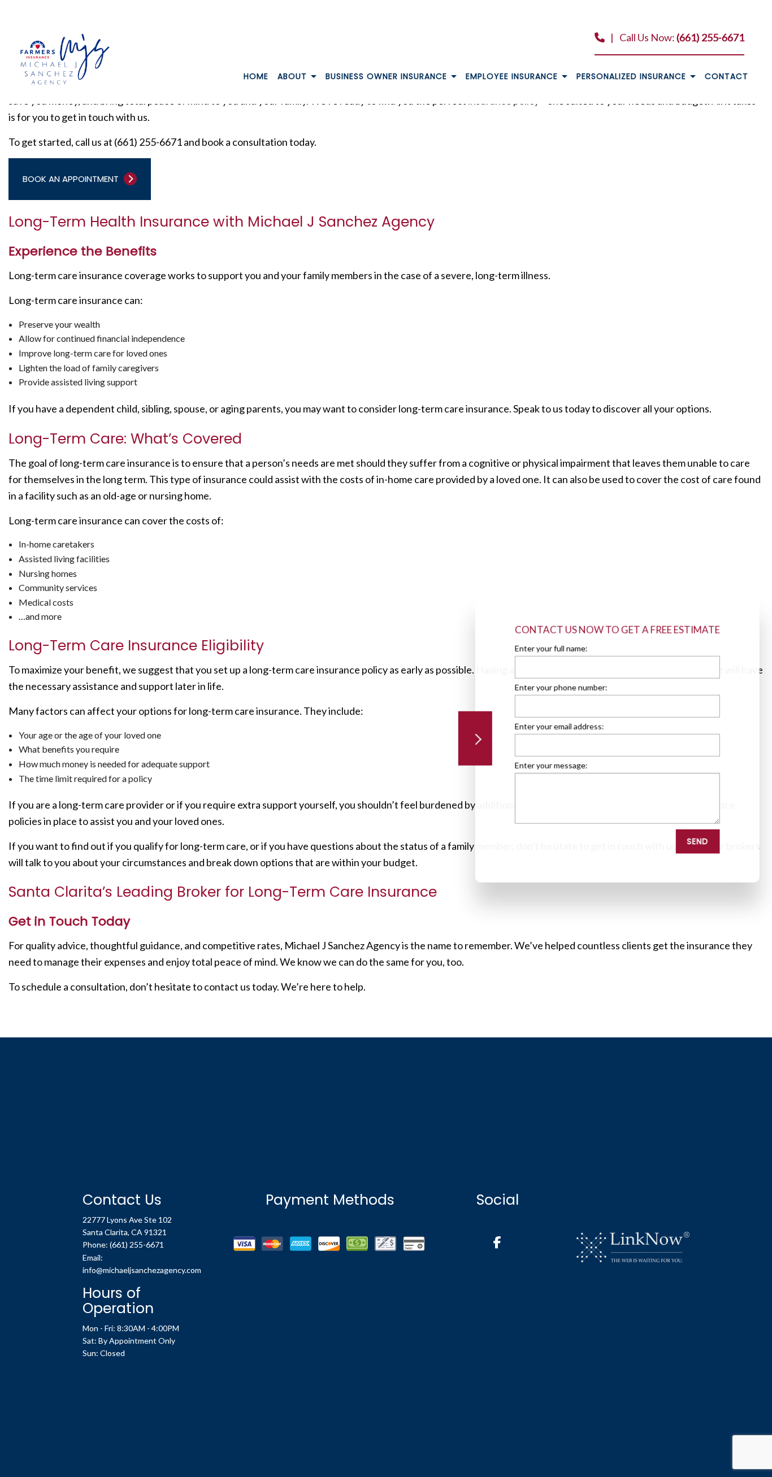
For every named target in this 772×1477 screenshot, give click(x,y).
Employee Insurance (512, 76)
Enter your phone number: (558, 687)
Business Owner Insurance (386, 76)
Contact (726, 76)
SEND (695, 841)
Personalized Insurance (631, 76)
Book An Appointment (72, 179)
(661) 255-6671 (710, 37)
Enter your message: (548, 765)
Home (256, 76)
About (292, 76)
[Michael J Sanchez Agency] (65, 58)
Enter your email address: (556, 726)
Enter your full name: (548, 648)
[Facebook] (497, 1243)
